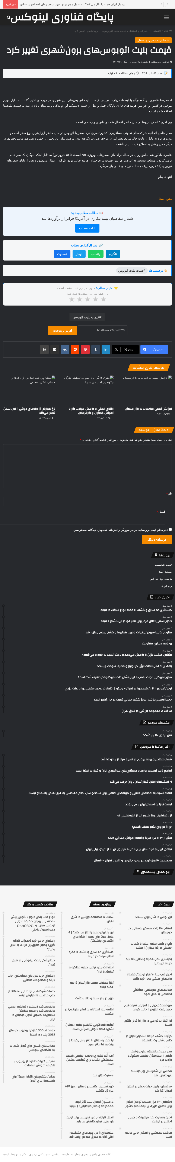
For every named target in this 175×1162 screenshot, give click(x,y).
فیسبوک (62, 254)
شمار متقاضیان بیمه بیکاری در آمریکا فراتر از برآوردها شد (87, 218)
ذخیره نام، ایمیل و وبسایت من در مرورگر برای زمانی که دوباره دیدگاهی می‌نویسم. (120, 529)
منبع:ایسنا (165, 199)
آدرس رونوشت (62, 330)
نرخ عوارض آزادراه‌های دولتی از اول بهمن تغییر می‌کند (29, 411)
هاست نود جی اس (161, 578)
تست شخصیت (163, 564)
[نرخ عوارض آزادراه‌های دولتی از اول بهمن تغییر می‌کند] (29, 390)
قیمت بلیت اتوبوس (86, 317)
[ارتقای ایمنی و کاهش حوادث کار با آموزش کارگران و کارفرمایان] (87, 390)
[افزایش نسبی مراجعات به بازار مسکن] (146, 390)
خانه (166, 30)
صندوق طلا (165, 571)
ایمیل (160, 511)
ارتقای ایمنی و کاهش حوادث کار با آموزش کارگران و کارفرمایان (91, 411)
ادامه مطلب (87, 228)
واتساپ (95, 254)
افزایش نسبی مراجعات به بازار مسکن (148, 409)
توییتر (79, 254)
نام (169, 493)
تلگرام (113, 254)
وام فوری (166, 585)
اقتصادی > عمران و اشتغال (145, 30)
